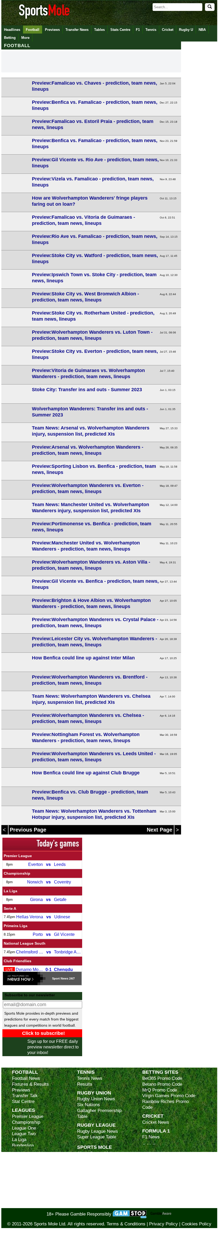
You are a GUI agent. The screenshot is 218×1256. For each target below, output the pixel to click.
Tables (99, 30)
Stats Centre (120, 30)
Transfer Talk (25, 1095)
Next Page (160, 830)
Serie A (10, 908)
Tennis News (89, 1078)
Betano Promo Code (162, 1084)
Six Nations (88, 1104)
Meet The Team (92, 1170)
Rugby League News (97, 1131)
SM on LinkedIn (92, 1199)
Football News (26, 1078)
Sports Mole (94, 1147)
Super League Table (96, 1136)
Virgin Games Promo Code (168, 1095)
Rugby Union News (96, 1098)
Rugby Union (94, 1093)
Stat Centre (23, 1101)
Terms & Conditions (126, 1223)
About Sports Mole (95, 1153)
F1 (138, 30)
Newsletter (87, 1182)
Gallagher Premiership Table (99, 1113)
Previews (52, 30)
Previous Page (28, 830)
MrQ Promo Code (159, 1090)
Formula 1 (156, 1131)
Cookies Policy (196, 1223)
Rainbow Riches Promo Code (165, 1104)
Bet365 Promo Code (162, 1078)
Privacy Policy (163, 1223)
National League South (24, 943)
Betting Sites (160, 1072)
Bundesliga (23, 1145)
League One (24, 1128)
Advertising (88, 1159)
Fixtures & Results (30, 1084)
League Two (24, 1133)
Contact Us (88, 1176)
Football (32, 30)
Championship (17, 873)
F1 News (151, 1136)
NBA (202, 30)
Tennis (150, 30)
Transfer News (77, 30)
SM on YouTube (92, 1205)
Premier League (18, 856)
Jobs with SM (90, 1190)
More (25, 38)
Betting (10, 38)
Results (84, 1084)
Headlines (12, 30)
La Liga (10, 891)
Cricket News (155, 1122)
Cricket (167, 30)
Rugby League (96, 1125)
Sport (56, 978)
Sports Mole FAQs (95, 1165)
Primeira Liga (15, 926)
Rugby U (186, 30)
